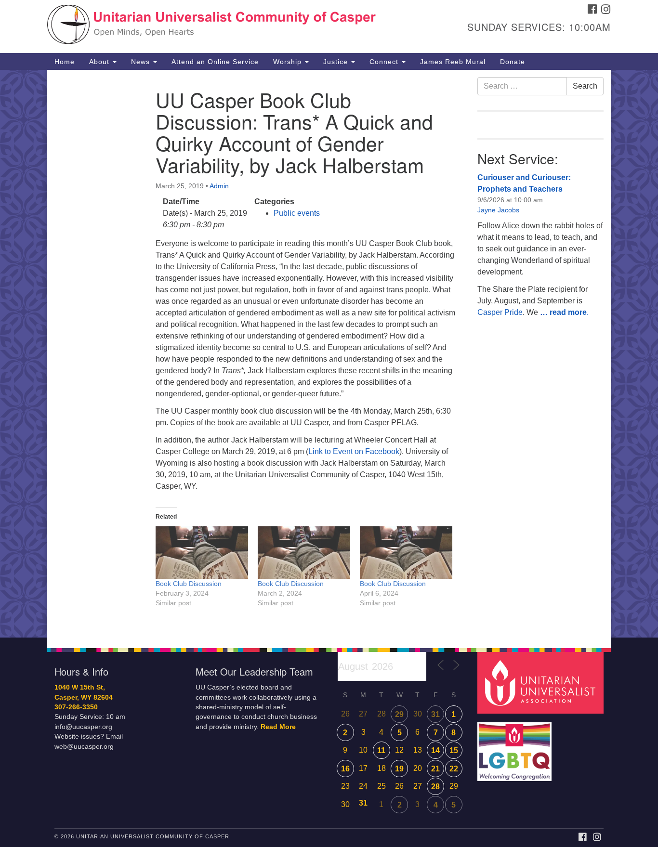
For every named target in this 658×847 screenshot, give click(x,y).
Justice (336, 61)
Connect (385, 61)
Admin (219, 186)
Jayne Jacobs (498, 210)
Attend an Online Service (215, 61)
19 (399, 769)
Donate (512, 61)
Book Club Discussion (189, 583)
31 (435, 714)
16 (345, 769)
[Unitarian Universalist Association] (541, 682)
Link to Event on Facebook (353, 451)
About (100, 61)
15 (453, 750)
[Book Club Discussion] (202, 552)
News (141, 61)
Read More (278, 726)
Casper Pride (500, 312)
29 (399, 714)
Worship (288, 61)
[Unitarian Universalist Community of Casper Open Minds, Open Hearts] (211, 26)
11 (381, 750)
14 (435, 750)
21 (435, 769)
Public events (297, 213)
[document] (329, 354)
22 (453, 769)
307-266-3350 (76, 707)
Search (585, 86)
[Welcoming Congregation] (515, 747)
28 (435, 786)
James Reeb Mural (453, 61)
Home (64, 61)
